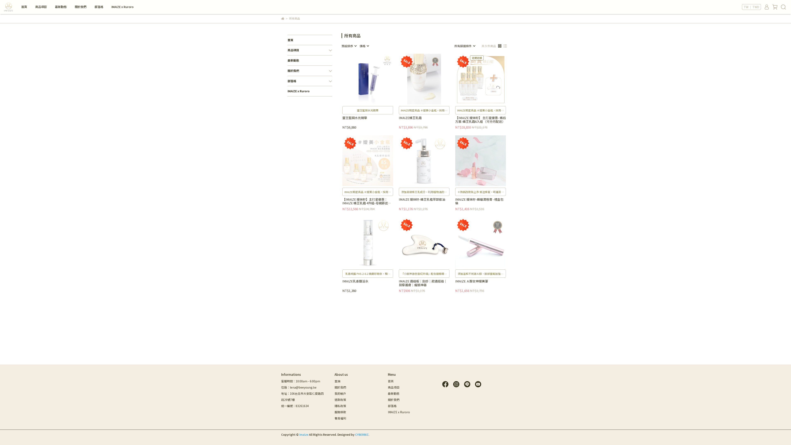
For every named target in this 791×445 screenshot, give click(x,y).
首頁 (24, 7)
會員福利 (340, 418)
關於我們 (80, 7)
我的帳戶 (340, 393)
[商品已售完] (430, 79)
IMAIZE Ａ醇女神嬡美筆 (471, 281)
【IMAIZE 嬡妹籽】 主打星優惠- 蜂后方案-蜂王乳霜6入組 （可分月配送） (480, 119)
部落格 (99, 7)
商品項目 (41, 7)
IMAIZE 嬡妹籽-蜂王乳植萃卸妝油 (422, 199)
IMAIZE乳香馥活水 (355, 281)
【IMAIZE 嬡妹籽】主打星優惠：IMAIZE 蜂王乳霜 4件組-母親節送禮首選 (366, 201)
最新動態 (61, 7)
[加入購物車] (373, 79)
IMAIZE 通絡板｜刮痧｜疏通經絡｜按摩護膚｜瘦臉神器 (423, 283)
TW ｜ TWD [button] (751, 7)
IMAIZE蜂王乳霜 (410, 118)
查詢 (337, 381)
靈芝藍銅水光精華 (354, 118)
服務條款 (340, 412)
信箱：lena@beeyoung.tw (298, 387)
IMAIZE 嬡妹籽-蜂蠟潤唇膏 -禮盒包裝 (479, 201)
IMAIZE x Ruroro (122, 7)
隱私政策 (340, 406)
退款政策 (340, 400)
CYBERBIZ (362, 434)
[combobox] (349, 46)
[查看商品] (361, 79)
